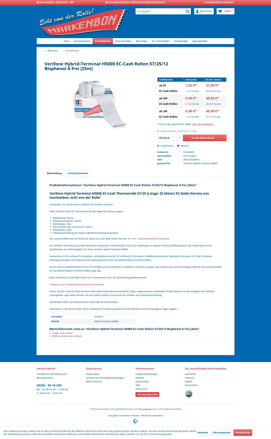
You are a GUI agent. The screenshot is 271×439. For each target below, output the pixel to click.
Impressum (141, 388)
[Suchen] (187, 11)
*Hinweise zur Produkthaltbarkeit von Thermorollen (76, 284)
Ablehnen (203, 432)
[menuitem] (163, 11)
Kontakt (140, 377)
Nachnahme (191, 385)
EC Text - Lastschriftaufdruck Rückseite (148, 238)
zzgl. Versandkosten (202, 124)
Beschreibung (54, 173)
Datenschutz (142, 381)
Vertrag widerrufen (147, 394)
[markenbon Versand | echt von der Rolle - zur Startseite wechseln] (83, 23)
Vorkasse (189, 377)
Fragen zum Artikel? (62, 333)
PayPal (188, 381)
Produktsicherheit (78, 173)
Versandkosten (145, 409)
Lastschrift (190, 373)
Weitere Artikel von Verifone (67, 336)
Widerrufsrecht (94, 381)
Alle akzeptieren (221, 432)
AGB (138, 385)
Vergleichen (166, 145)
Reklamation (92, 373)
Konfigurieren (242, 432)
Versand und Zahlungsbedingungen (105, 377)
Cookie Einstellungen (147, 373)
